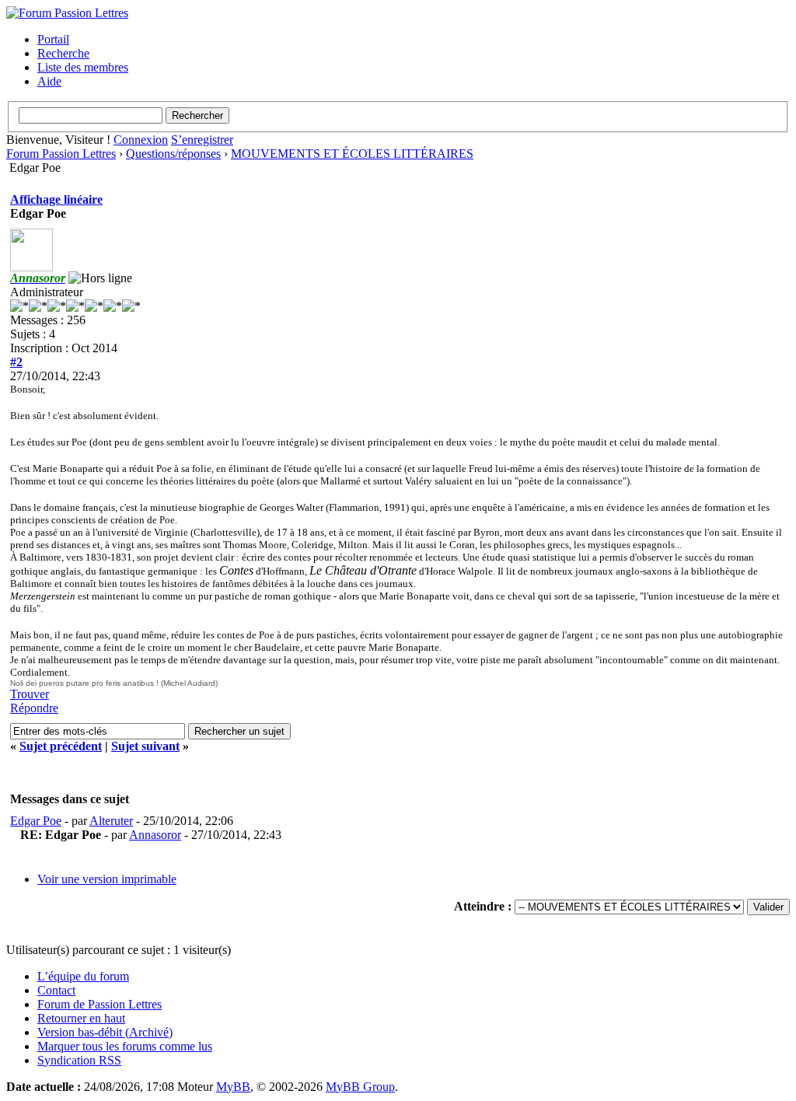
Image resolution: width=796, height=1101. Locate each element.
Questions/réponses (173, 153)
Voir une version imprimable (106, 879)
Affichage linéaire (56, 199)
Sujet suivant (145, 746)
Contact (56, 990)
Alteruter (111, 820)
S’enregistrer (202, 139)
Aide (49, 81)
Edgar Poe (35, 820)
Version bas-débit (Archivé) (105, 1032)
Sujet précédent (60, 746)
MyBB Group (360, 1086)
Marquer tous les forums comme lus (124, 1046)
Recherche (63, 53)
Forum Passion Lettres (61, 153)
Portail (53, 39)
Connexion (140, 139)
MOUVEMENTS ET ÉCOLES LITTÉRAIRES (352, 153)
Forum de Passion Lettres (99, 1004)
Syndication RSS (79, 1060)
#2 (16, 362)
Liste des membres (82, 67)
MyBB (233, 1086)
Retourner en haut (81, 1018)
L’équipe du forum (83, 976)
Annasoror (155, 834)
